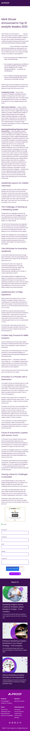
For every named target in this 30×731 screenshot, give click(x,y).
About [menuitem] (3, 707)
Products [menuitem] (3, 699)
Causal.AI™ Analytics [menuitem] (6, 703)
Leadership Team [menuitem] (5, 711)
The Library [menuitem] (17, 709)
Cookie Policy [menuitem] (18, 713)
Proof (21, 34)
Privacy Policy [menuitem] (18, 715)
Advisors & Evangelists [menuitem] (7, 715)
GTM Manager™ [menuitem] (5, 701)
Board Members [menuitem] (5, 713)
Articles (4, 524)
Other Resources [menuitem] (19, 707)
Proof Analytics (5, 46)
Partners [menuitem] (17, 699)
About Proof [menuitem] (4, 709)
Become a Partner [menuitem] (19, 701)
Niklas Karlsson (5, 31)
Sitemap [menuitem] (16, 717)
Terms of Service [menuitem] (19, 711)
